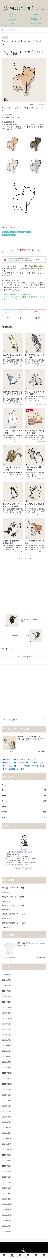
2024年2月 (6, 996)
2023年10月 (7, 1018)
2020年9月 (6, 1221)
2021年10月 (7, 1150)
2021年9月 (6, 1155)
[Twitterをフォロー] (19, 868)
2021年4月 (6, 1182)
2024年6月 (6, 980)
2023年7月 (6, 1035)
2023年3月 (6, 1057)
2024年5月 (6, 985)
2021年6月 (6, 1171)
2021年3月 (6, 1188)
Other (6, 37)
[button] (39, 317)
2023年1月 (6, 1068)
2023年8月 (6, 1029)
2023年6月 (6, 1040)
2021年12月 (7, 1139)
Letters (24, 806)
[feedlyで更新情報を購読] (28, 868)
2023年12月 (7, 1007)
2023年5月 (6, 1046)
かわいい (7, 41)
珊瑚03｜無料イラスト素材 (13, 888)
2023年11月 (7, 1013)
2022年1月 (6, 1133)
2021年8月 (6, 1161)
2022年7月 (6, 1100)
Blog (24, 784)
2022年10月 (7, 1084)
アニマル (16, 41)
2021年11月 (7, 1144)
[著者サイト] (16, 868)
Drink (24, 790)
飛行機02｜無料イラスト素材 (14, 923)
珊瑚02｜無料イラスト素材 (13, 897)
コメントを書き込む (24, 657)
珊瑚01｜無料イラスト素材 (13, 905)
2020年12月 (7, 1204)
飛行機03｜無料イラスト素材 (14, 914)
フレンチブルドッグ (29, 41)
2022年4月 (6, 1117)
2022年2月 (6, 1128)
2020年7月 (6, 1232)
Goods (24, 801)
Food (24, 795)
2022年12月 (7, 1073)
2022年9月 (6, 1089)
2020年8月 (6, 1226)
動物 (39, 41)
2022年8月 (6, 1095)
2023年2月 (6, 1062)
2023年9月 (6, 1024)
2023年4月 (6, 1051)
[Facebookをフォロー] (22, 868)
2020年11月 (7, 1210)
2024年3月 (6, 991)
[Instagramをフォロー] (25, 868)
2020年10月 (7, 1215)
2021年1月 (6, 1199)
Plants (24, 817)
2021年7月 (6, 1166)
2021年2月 (6, 1193)
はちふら (24, 849)
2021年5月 (6, 1177)
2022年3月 (6, 1122)
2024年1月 (6, 1002)
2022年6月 (6, 1106)
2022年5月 (6, 1111)
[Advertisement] (24, 584)
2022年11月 (7, 1078)
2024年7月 (6, 975)
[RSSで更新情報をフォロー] (31, 868)
